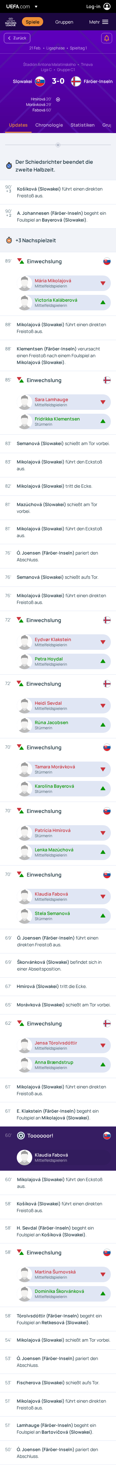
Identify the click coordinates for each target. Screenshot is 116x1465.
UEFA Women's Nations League (10, 21)
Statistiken (83, 124)
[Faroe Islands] (107, 380)
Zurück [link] (19, 38)
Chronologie (49, 124)
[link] (33, 21)
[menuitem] (35, 21)
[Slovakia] (107, 261)
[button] (97, 21)
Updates (18, 124)
